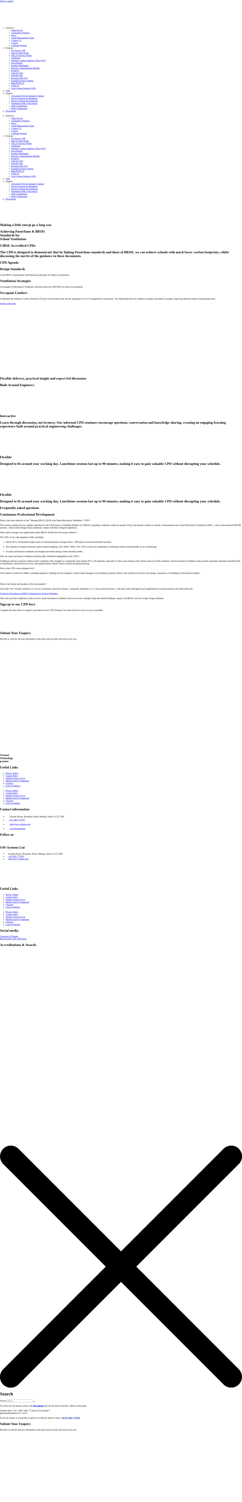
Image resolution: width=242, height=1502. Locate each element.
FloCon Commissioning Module (25, 68)
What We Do (17, 30)
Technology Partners (20, 33)
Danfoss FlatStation (20, 65)
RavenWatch (17, 63)
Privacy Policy (12, 773)
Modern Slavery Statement (17, 781)
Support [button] (134, 208)
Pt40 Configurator (19, 106)
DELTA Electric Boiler (21, 55)
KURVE (15, 70)
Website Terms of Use (15, 778)
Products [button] (106, 208)
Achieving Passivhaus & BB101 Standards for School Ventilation (29, 593)
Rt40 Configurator (19, 108)
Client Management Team (22, 38)
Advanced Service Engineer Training (27, 96)
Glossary (9, 783)
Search (3, 1401)
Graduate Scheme (19, 45)
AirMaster (15, 58)
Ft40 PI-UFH (17, 73)
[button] (121, 520)
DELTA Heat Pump (20, 53)
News (13, 35)
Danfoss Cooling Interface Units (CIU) (28, 60)
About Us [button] (88, 208)
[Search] (34, 1401)
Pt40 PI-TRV (17, 76)
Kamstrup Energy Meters (22, 81)
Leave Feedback (13, 786)
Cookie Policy (12, 776)
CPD (8, 91)
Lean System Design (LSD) (23, 88)
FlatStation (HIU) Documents (24, 103)
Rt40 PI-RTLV (18, 83)
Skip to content (6, 1)
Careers (14, 43)
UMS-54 (15, 86)
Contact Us (16, 40)
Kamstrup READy (19, 78)
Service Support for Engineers (24, 101)
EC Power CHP (18, 50)
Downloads (11, 111)
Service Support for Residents (24, 98)
